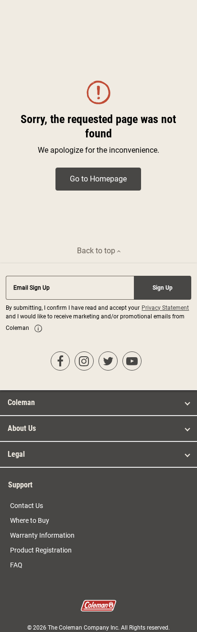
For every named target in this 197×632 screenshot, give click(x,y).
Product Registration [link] (41, 550)
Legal (16, 454)
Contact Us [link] (26, 505)
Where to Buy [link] (29, 520)
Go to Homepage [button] (98, 178)
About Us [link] (22, 428)
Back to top (97, 250)
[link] (38, 328)
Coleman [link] (21, 402)
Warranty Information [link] (42, 535)
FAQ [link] (16, 565)
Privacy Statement (165, 308)
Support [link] (20, 484)
